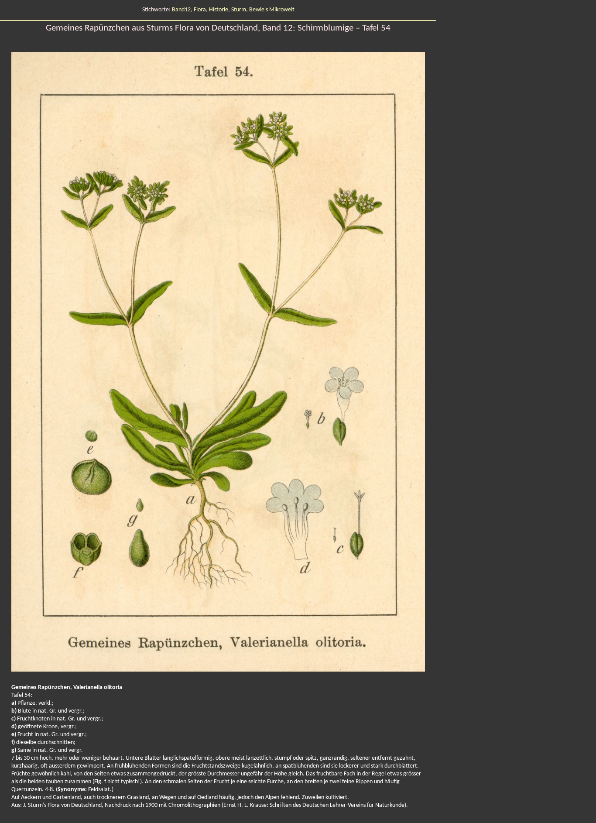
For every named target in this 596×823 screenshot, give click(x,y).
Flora (200, 10)
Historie (218, 10)
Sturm (238, 10)
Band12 (181, 10)
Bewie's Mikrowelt (272, 10)
